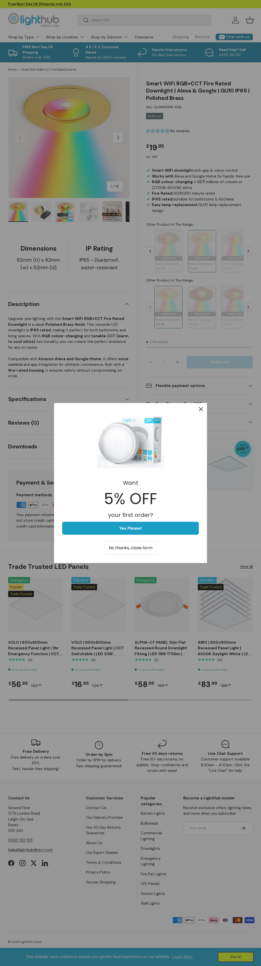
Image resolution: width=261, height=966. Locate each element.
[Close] (201, 409)
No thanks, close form (130, 548)
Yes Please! (130, 528)
